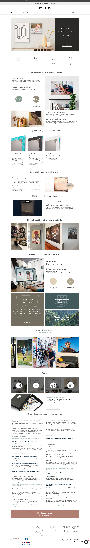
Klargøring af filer (38, 533)
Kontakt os (31, 0)
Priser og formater (14, 0)
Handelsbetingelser (39, 528)
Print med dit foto (15, 12)
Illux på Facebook (66, 526)
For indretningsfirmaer (54, 530)
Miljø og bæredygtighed (39, 535)
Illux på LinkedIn (65, 528)
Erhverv (49, 12)
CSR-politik (52, 531)
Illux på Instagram (66, 527)
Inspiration (40, 0)
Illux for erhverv (53, 526)
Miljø (36, 0)
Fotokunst (75, 530)
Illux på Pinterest (65, 530)
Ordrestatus (37, 531)
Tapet (38, 12)
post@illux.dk (47, 515)
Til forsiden (13, 16)
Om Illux (21, 0)
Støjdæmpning (76, 527)
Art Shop (24, 12)
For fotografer (53, 527)
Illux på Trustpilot (66, 531)
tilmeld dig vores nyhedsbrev (62, 479)
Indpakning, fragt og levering (40, 530)
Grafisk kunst (76, 531)
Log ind (45, 0)
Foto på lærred (28, 16)
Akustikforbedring (31, 12)
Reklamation (37, 532)
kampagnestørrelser (53, 476)
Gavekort (26, 0)
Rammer (44, 12)
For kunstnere (52, 528)
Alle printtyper (76, 526)
